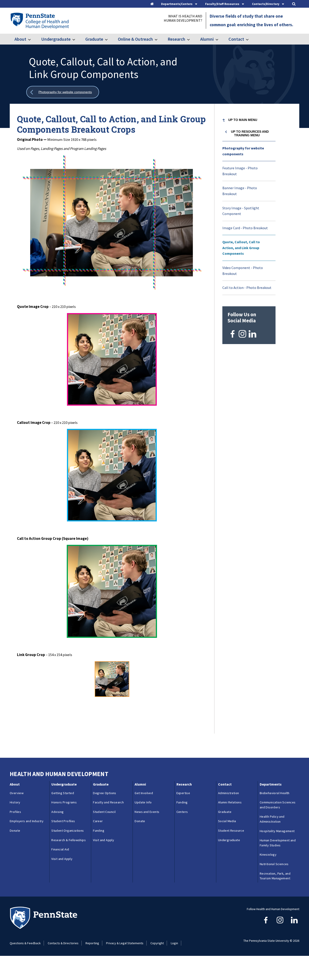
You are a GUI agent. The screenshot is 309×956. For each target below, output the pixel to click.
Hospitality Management (277, 831)
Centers (182, 812)
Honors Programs (64, 802)
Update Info (143, 802)
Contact (236, 39)
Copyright (157, 943)
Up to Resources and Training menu (250, 133)
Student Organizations (67, 831)
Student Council (104, 812)
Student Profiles (63, 821)
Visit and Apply (61, 859)
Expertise (183, 793)
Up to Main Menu (242, 120)
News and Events (147, 812)
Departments (271, 784)
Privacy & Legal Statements (124, 943)
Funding (98, 831)
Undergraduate (55, 39)
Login (174, 943)
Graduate (94, 39)
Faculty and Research (108, 802)
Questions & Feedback (25, 943)
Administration (228, 793)
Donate (15, 831)
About (20, 39)
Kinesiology (268, 854)
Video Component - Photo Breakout (242, 270)
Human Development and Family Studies (278, 842)
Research (176, 39)
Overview (17, 793)
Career (98, 821)
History (15, 802)
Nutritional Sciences (274, 864)
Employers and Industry (27, 821)
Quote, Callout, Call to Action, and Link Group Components (241, 248)
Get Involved (144, 793)
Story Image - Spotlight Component (240, 211)
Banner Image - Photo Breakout (239, 191)
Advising (57, 812)
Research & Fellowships (68, 840)
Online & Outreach (135, 39)
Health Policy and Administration (272, 819)
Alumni (207, 39)
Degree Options (104, 793)
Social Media (227, 821)
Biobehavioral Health (275, 793)
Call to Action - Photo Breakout (246, 287)
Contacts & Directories (63, 943)
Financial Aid (60, 849)
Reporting (92, 943)
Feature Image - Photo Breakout (240, 171)
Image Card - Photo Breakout (245, 228)
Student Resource (231, 831)
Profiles (15, 812)
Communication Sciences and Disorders (278, 804)
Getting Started (62, 793)
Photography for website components (243, 151)
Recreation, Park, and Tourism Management (275, 875)
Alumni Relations (230, 802)
